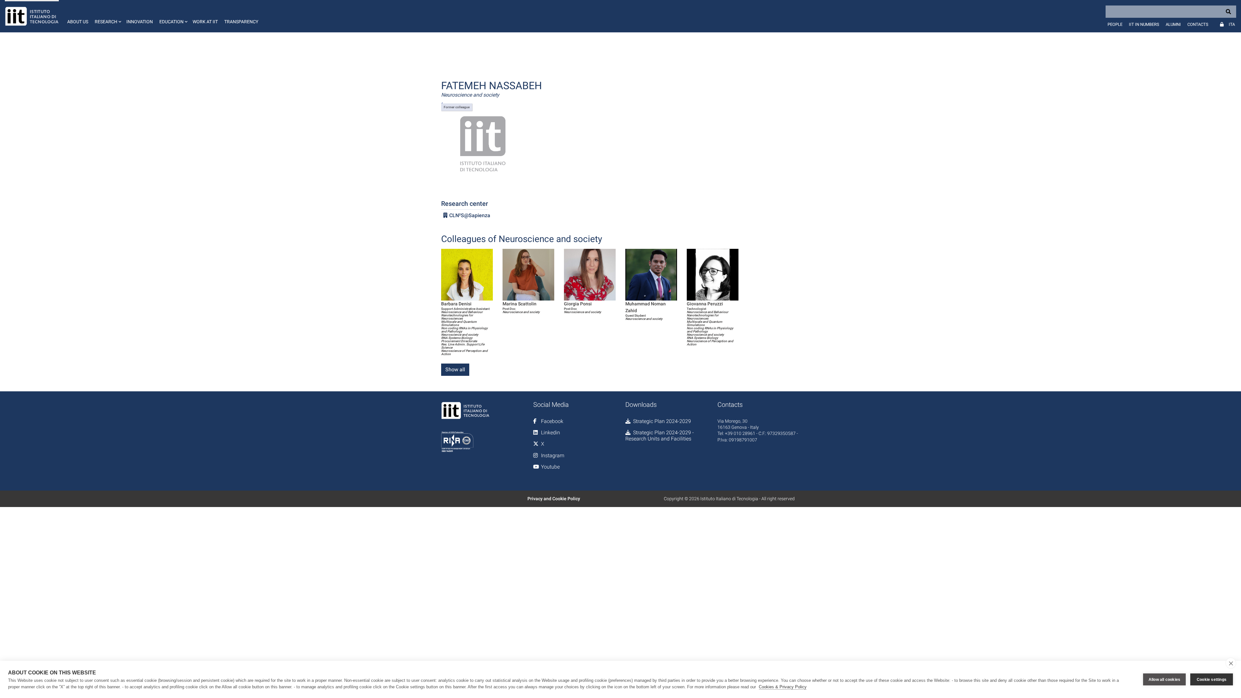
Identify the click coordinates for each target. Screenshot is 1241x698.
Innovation (139, 21)
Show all (455, 369)
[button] (107, 16)
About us (77, 21)
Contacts (1197, 24)
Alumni (1173, 24)
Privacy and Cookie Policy (553, 498)
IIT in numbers (1144, 24)
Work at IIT (205, 21)
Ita (1232, 24)
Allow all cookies (1164, 679)
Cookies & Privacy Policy (783, 686)
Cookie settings (1211, 679)
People (1115, 24)
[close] (1230, 663)
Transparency (241, 21)
